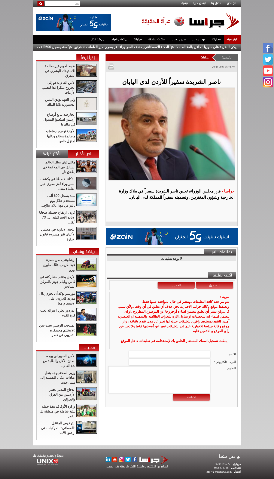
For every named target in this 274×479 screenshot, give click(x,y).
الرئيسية (232, 39)
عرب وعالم (199, 39)
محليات (216, 39)
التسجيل (214, 285)
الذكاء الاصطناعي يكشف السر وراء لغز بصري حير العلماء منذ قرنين (134, 47)
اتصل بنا (216, 3)
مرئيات (138, 39)
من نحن (232, 3)
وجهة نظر (97, 39)
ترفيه (184, 3)
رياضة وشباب (119, 39)
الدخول (176, 285)
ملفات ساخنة (156, 39)
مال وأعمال (178, 39)
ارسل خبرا (199, 3)
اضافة (191, 397)
